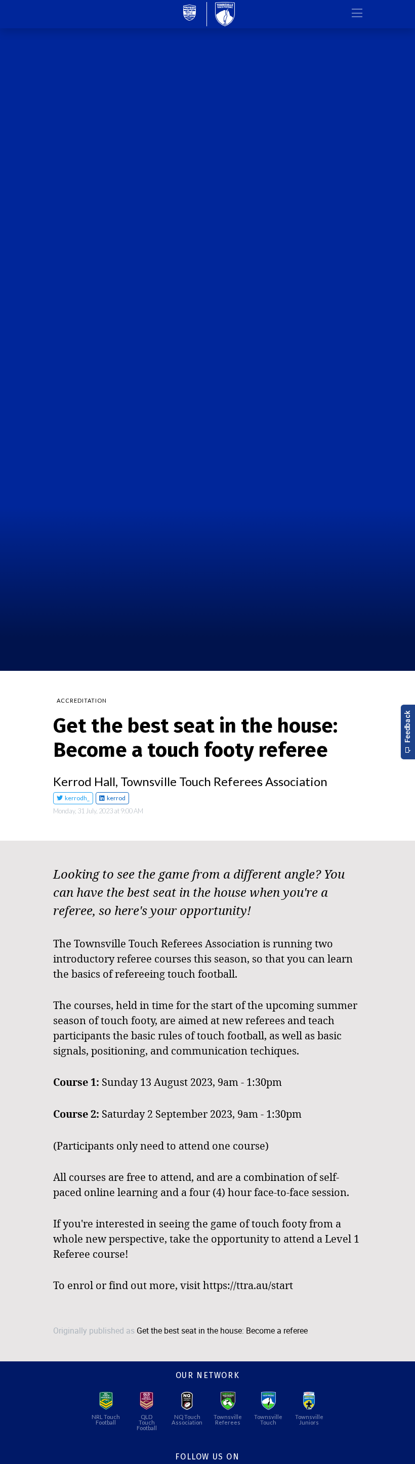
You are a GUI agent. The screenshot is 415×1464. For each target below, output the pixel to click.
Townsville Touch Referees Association (223, 781)
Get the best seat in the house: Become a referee (222, 1331)
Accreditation (82, 700)
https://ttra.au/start (248, 1285)
